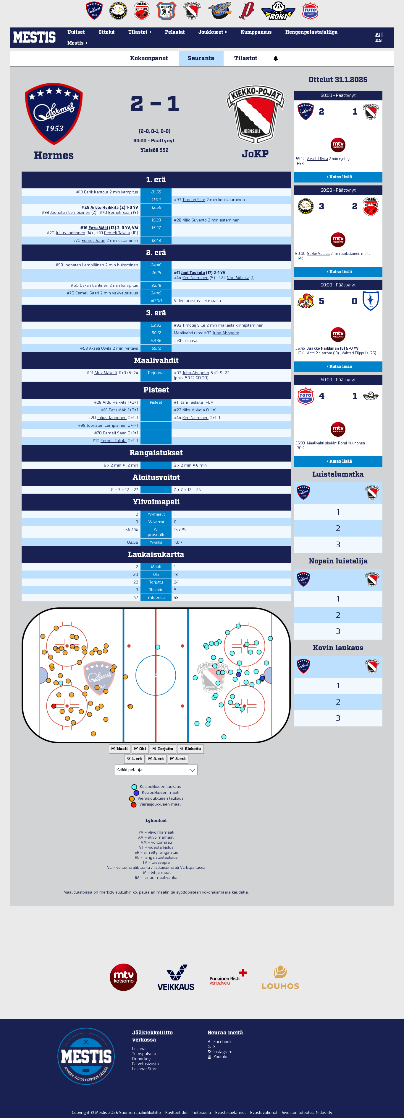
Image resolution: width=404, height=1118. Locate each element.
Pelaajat (175, 32)
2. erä (158, 759)
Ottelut (106, 32)
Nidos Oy (324, 1112)
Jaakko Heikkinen (323, 348)
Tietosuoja (202, 1112)
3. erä (180, 759)
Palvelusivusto (145, 1063)
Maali (122, 749)
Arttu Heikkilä (105, 207)
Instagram (223, 1051)
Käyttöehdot (177, 1112)
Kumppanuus (256, 32)
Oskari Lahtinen (94, 285)
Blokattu (192, 749)
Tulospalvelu (144, 1053)
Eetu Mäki (98, 227)
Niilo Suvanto (194, 220)
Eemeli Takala (117, 232)
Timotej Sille (193, 199)
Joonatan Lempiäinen (70, 212)
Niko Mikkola (238, 277)
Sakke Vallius (318, 253)
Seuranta (201, 58)
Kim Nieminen (195, 277)
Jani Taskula (193, 272)
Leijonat (139, 1048)
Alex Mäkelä (105, 372)
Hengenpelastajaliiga (311, 32)
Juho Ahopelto (226, 332)
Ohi (142, 749)
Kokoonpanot (149, 58)
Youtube (221, 1056)
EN (378, 41)
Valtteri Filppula (355, 353)
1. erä (136, 759)
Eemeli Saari (120, 212)
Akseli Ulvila (100, 348)
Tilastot (245, 58)
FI (377, 35)
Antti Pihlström (319, 353)
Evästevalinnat (263, 1112)
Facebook (222, 1041)
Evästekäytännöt (231, 1112)
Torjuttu (165, 749)
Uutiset (76, 32)
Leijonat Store (145, 1068)
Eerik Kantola (96, 192)
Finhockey (141, 1058)
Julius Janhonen (70, 232)
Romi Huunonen (351, 443)
